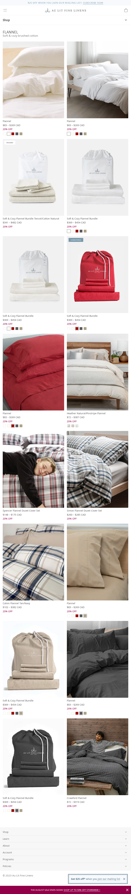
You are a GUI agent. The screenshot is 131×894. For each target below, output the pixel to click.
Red (12, 134)
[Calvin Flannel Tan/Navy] (33, 562)
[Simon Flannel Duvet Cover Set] (97, 469)
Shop (6, 20)
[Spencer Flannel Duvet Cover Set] (33, 469)
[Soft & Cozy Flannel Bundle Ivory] (33, 274)
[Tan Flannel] (97, 562)
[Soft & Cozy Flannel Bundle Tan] (33, 659)
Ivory (8, 134)
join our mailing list (108, 879)
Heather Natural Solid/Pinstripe (68, 426)
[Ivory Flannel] (33, 79)
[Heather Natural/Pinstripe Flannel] (97, 372)
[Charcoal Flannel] (97, 659)
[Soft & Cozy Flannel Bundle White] (97, 177)
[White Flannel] (97, 79)
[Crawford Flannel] (97, 756)
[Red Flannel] (33, 372)
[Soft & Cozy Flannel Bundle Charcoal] (33, 756)
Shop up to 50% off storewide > (82, 889)
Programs (8, 859)
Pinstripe (77, 426)
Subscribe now (93, 2)
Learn (6, 838)
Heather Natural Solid (73, 426)
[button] (5, 10)
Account (7, 852)
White (4, 134)
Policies (7, 866)
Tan (21, 134)
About (6, 845)
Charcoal (17, 134)
